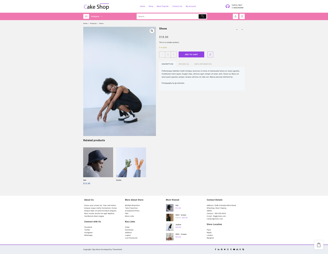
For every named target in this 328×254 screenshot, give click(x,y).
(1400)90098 (237, 8)
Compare (210, 54)
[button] (152, 30)
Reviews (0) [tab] (184, 64)
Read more (118, 184)
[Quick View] (90, 184)
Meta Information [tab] (203, 64)
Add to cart (191, 54)
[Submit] (202, 16)
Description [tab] (167, 64)
